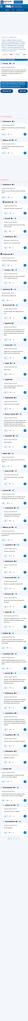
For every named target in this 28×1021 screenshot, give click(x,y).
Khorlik (7, 612)
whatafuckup (6, 289)
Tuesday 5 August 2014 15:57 (10, 327)
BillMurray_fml (7, 140)
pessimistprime (9, 508)
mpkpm (7, 363)
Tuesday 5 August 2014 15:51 (8, 293)
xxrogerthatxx (9, 545)
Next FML (23, 91)
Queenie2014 (8, 436)
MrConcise (8, 594)
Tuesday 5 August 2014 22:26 (10, 222)
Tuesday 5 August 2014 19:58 (10, 401)
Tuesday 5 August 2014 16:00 (8, 772)
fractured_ (6, 63)
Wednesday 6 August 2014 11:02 (11, 474)
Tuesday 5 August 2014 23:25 (10, 439)
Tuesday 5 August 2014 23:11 (10, 738)
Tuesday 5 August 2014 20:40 (10, 418)
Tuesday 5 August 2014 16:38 (10, 717)
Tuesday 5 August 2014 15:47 (8, 125)
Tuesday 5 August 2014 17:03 (10, 383)
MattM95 (5, 633)
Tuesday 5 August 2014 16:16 (10, 597)
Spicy (13, 10)
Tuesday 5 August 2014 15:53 (8, 637)
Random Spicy (20, 10)
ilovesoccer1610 (9, 577)
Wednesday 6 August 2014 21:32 (11, 616)
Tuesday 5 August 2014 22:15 (10, 206)
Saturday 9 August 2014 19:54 (8, 67)
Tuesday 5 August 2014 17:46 (10, 825)
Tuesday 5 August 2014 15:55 (10, 548)
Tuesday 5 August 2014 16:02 (10, 348)
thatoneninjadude (8, 787)
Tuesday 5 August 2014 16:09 (10, 581)
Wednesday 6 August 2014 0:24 (11, 240)
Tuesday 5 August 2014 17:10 (10, 809)
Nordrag (7, 345)
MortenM (7, 218)
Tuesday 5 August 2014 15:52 (8, 144)
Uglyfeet (5, 453)
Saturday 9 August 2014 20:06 (10, 273)
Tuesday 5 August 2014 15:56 (10, 565)
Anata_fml (8, 471)
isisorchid (5, 490)
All (2, 10)
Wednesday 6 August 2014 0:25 (11, 755)
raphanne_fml (9, 805)
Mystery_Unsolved (10, 414)
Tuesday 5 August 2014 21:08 (10, 511)
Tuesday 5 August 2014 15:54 (10, 309)
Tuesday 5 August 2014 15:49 (8, 258)
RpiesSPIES (8, 202)
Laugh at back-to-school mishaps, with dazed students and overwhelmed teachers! (13, 84)
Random (7, 10)
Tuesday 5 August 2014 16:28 (10, 367)
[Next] (19, 839)
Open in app (18, 2)
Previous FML (6, 91)
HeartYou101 (8, 305)
